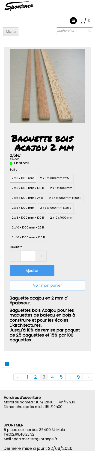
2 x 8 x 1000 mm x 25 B (55, 208)
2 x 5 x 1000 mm (61, 188)
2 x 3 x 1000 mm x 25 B (55, 178)
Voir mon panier (47, 285)
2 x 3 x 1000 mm (23, 178)
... (69, 377)
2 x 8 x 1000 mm (23, 208)
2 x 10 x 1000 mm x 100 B (28, 237)
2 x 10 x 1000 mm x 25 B (28, 227)
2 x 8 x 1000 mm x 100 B (28, 218)
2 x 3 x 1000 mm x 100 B (28, 188)
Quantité (16, 247)
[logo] (34, 8)
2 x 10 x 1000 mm (61, 218)
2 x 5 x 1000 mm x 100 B (65, 198)
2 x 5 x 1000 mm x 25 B (27, 198)
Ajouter (32, 270)
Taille (14, 169)
